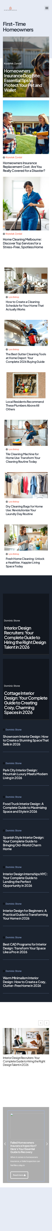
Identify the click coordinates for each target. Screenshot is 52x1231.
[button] (46, 8)
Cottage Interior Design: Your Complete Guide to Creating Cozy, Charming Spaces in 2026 (25, 702)
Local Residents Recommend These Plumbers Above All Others (25, 405)
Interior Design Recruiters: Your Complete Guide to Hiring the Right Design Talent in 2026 (25, 637)
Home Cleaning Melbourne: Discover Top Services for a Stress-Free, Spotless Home (23, 243)
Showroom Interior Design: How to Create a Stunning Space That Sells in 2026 (26, 740)
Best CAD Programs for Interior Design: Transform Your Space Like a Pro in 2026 (24, 948)
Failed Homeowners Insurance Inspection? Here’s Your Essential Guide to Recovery (23, 1147)
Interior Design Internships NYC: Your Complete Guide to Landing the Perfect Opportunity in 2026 (25, 879)
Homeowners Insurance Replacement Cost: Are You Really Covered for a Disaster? (24, 167)
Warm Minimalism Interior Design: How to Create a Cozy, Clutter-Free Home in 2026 (24, 982)
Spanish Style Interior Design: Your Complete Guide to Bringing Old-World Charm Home (23, 843)
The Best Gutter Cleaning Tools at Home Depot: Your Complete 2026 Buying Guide (26, 357)
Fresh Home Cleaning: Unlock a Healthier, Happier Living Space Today (25, 562)
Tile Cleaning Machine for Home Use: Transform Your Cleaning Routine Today (23, 457)
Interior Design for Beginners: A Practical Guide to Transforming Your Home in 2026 (25, 914)
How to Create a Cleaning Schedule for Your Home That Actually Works (25, 305)
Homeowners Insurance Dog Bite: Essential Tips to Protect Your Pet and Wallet (23, 80)
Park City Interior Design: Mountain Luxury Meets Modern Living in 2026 (25, 774)
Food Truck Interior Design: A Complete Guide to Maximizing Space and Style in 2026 (25, 807)
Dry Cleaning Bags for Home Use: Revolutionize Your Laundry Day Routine (24, 510)
